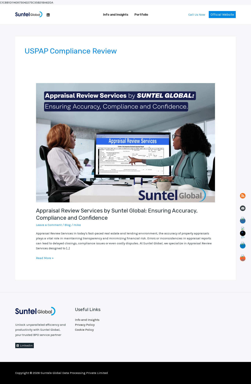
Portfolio (141, 14)
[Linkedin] (48, 15)
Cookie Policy (84, 329)
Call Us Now (196, 14)
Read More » (45, 258)
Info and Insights (115, 14)
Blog (67, 225)
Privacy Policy (85, 324)
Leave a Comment (49, 225)
